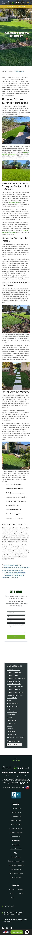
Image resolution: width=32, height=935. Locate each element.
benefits (7, 567)
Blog (12, 897)
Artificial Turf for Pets (14, 684)
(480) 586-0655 (9, 906)
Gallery (9, 700)
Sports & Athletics (16, 824)
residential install (23, 567)
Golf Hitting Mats (16, 877)
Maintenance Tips (12, 706)
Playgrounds (11, 714)
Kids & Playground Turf (16, 828)
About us (12, 889)
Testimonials (11, 731)
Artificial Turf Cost (12, 675)
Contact (20, 893)
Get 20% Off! (22, 6)
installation (13, 567)
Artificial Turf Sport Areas (15, 692)
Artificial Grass (16, 808)
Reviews (20, 889)
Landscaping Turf (16, 816)
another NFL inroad (14, 202)
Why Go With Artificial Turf (12, 565)
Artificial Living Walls (16, 832)
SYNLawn (10, 728)
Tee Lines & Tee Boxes (16, 865)
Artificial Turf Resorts (13, 689)
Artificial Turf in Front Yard (15, 686)
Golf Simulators (16, 869)
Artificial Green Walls (13, 670)
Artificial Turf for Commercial (16, 678)
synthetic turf (6, 570)
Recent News (11, 723)
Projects (9, 717)
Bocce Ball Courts (16, 849)
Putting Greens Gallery (16, 873)
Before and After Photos (14, 695)
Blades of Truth (12, 698)
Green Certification (13, 703)
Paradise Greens (12, 712)
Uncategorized (11, 734)
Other (8, 709)
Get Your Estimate (17, 932)
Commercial (16, 845)
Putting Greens (11, 720)
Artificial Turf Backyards (14, 672)
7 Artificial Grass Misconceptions (14, 572)
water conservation (17, 570)
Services (9, 726)
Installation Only (16, 836)
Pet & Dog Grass (16, 820)
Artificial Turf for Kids (13, 681)
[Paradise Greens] (13, 2)
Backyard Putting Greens (16, 861)
